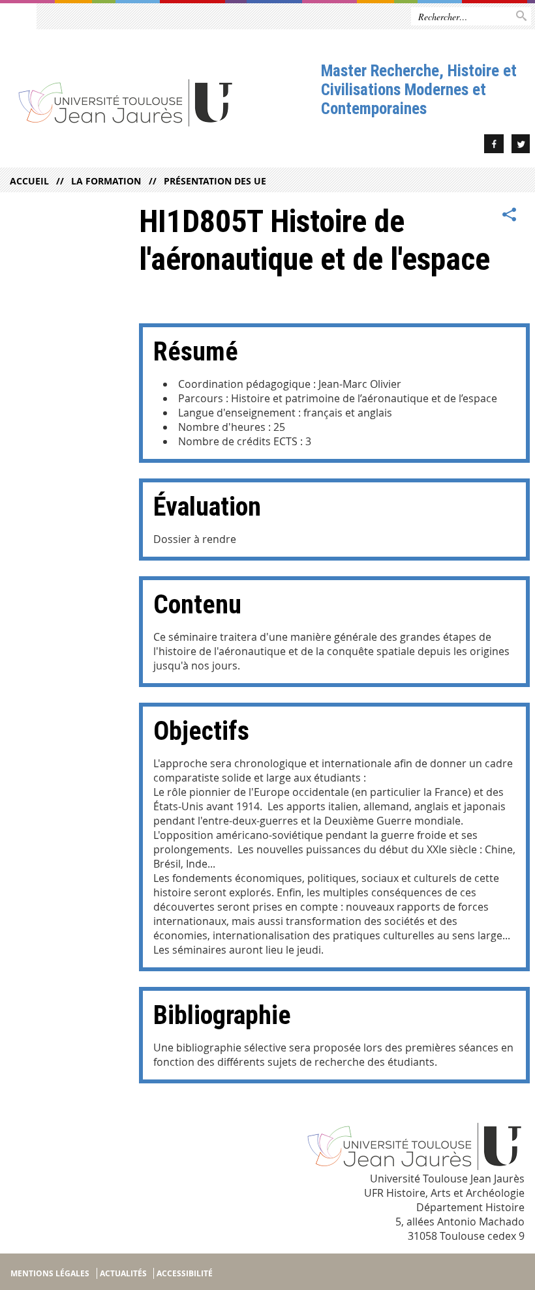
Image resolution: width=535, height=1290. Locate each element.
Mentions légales (49, 1273)
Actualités (123, 1273)
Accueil (29, 181)
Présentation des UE (215, 181)
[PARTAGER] (509, 215)
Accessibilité (185, 1273)
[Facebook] (493, 145)
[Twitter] (521, 145)
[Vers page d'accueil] (160, 102)
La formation (106, 181)
